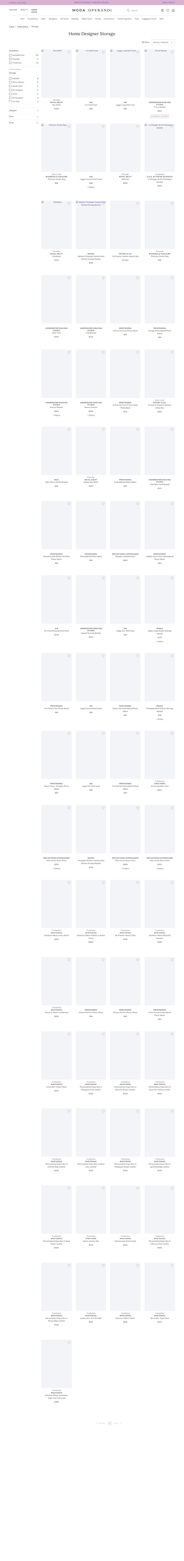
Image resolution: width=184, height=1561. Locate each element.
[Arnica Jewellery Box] (160, 755)
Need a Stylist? (169, 2)
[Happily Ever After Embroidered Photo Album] (160, 525)
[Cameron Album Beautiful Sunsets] (160, 904)
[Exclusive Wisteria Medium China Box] (160, 374)
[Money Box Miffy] (91, 451)
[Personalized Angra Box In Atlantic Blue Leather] (56, 1132)
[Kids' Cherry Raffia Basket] (56, 451)
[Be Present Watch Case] (125, 904)
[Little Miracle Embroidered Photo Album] (160, 981)
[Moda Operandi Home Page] (92, 10)
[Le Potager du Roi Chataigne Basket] (160, 148)
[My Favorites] (167, 10)
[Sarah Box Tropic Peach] (56, 1055)
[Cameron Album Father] (125, 1287)
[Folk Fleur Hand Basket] (160, 451)
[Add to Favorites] (69, 52)
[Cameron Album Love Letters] (56, 904)
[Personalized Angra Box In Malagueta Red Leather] (91, 1055)
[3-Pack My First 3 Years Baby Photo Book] (125, 374)
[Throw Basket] (160, 73)
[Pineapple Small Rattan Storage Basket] (160, 677)
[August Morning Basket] (91, 599)
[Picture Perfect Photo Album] (91, 981)
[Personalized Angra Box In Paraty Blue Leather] (56, 1287)
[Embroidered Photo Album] (125, 451)
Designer (13, 110)
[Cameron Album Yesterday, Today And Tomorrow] (56, 1364)
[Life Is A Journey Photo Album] (125, 299)
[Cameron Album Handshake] (56, 981)
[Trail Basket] (91, 299)
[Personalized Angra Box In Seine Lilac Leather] (91, 1132)
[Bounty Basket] (56, 374)
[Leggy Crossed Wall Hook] (91, 148)
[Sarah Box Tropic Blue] (160, 1287)
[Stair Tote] (56, 299)
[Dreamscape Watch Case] (125, 1210)
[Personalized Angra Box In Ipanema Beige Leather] (160, 1132)
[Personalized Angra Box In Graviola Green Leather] (125, 1055)
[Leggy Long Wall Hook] (125, 73)
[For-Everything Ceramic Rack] (56, 599)
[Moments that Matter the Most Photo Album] (56, 525)
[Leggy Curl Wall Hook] (125, 599)
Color (11, 117)
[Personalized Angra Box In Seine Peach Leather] (56, 1210)
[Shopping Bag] (173, 10)
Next (116, 1423)
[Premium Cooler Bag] (56, 148)
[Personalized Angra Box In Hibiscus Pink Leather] (160, 1210)
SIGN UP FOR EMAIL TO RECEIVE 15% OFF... (92, 2)
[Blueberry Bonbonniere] (125, 525)
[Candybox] (56, 225)
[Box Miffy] (56, 73)
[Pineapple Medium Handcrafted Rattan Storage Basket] (91, 829)
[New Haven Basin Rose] (56, 829)
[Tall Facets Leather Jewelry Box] (125, 225)
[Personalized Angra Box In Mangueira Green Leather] (125, 1132)
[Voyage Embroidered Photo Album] (160, 299)
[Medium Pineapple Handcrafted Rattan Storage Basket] (91, 225)
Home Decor (16, 69)
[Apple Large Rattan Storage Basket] (160, 599)
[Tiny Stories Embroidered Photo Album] (125, 755)
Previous (102, 1423)
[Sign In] (162, 10)
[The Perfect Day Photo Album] (56, 677)
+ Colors (91, 187)
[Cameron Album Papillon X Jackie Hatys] (91, 904)
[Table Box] (125, 148)
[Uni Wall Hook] (91, 73)
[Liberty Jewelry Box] (91, 1210)
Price (11, 123)
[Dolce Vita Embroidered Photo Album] (125, 677)
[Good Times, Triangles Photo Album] (56, 755)
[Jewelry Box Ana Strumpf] (91, 1287)
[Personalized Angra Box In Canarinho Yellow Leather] (160, 1055)
